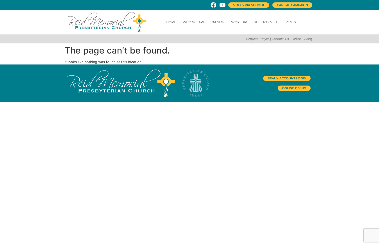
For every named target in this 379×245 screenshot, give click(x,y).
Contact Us (280, 39)
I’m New (218, 22)
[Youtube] (222, 5)
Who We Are (194, 22)
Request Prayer (257, 39)
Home (171, 22)
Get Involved (265, 22)
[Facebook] (213, 5)
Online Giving (301, 39)
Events (290, 22)
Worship (239, 22)
